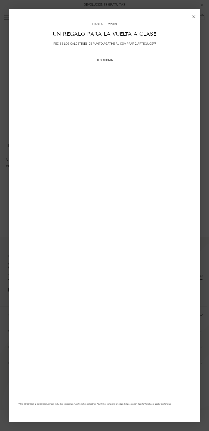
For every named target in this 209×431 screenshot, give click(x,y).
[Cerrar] (194, 15)
